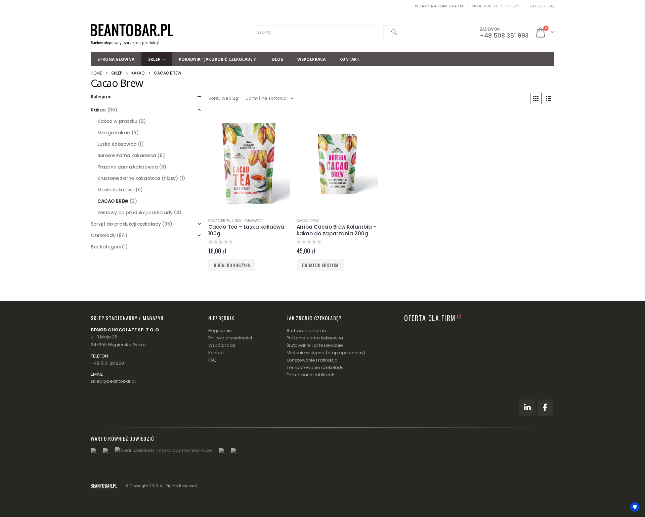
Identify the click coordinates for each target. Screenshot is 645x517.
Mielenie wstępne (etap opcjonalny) (326, 353)
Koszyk (513, 6)
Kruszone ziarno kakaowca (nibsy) (137, 178)
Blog (278, 59)
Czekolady (103, 235)
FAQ (212, 360)
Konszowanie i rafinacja (312, 360)
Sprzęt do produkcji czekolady (126, 224)
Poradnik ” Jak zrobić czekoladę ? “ (218, 59)
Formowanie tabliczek (310, 375)
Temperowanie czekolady (315, 367)
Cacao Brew (219, 220)
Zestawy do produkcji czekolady (134, 212)
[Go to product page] (249, 162)
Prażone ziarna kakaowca (127, 166)
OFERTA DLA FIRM (430, 318)
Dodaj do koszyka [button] (232, 265)
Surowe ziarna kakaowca (126, 155)
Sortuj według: (223, 98)
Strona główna (115, 59)
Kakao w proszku (117, 121)
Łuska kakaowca (247, 220)
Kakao (98, 109)
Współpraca (311, 59)
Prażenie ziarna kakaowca (315, 338)
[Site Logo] (133, 32)
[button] (536, 98)
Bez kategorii (106, 246)
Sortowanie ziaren (306, 330)
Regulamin (220, 330)
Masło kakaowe (115, 189)
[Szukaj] (394, 32)
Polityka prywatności (230, 338)
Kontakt (349, 59)
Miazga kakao (113, 132)
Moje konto (484, 6)
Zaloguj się (542, 6)
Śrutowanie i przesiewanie (315, 345)
